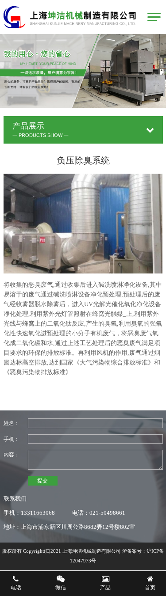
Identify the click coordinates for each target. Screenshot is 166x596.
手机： (11, 439)
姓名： (11, 423)
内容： (11, 455)
